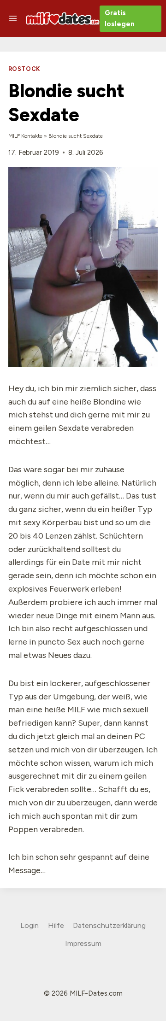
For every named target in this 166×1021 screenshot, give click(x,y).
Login (29, 925)
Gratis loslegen (120, 18)
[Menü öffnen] (13, 18)
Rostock (24, 68)
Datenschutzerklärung (109, 925)
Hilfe (56, 925)
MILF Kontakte (25, 136)
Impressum (83, 943)
